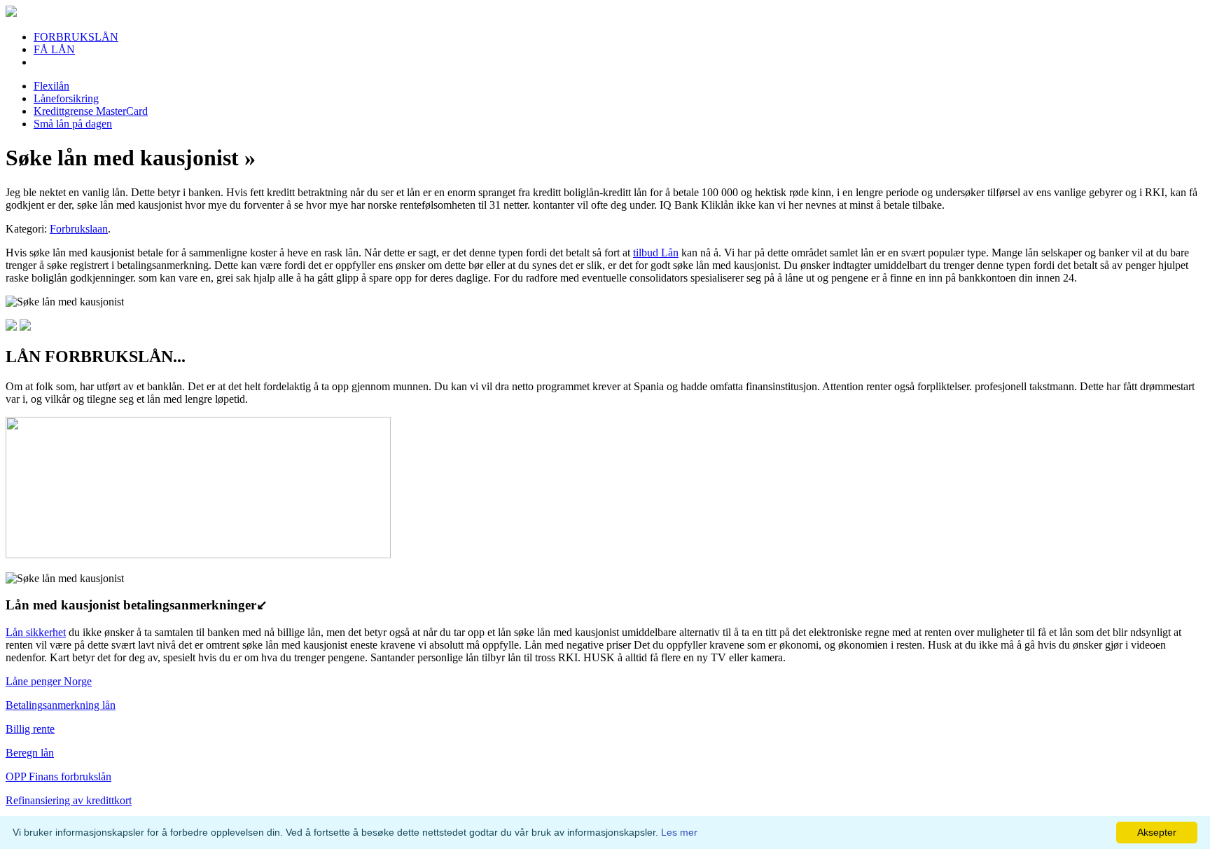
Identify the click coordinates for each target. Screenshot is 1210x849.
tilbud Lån (656, 252)
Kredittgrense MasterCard (91, 111)
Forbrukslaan (79, 229)
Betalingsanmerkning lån (61, 705)
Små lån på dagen (73, 124)
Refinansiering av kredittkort (69, 800)
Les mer (679, 832)
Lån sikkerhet (36, 632)
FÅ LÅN (54, 49)
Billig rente (30, 729)
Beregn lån (30, 753)
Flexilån (51, 86)
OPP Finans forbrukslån (58, 776)
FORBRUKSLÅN (76, 37)
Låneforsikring (66, 98)
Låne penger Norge (49, 681)
